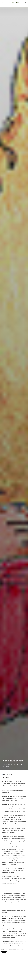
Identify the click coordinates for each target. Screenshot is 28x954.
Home (4, 5)
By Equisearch (6, 764)
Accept (4, 951)
